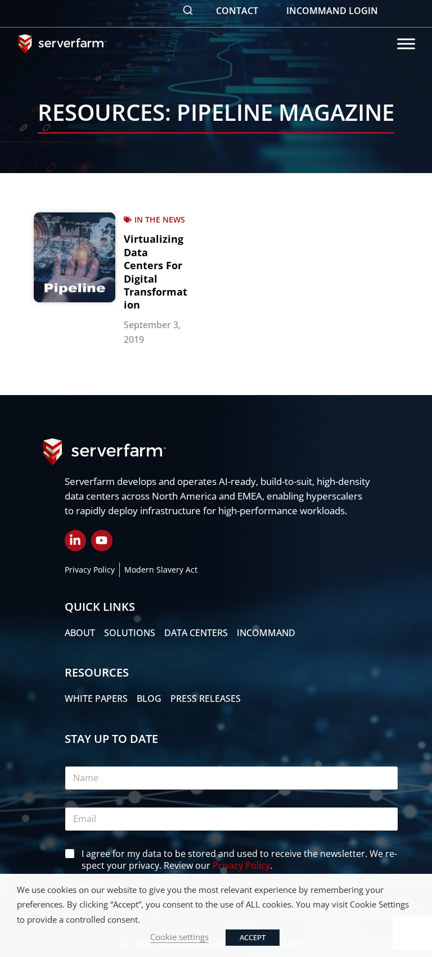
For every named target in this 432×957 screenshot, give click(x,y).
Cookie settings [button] (179, 936)
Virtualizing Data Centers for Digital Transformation (155, 271)
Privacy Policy (241, 865)
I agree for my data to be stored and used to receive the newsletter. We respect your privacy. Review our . (239, 860)
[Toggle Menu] (406, 43)
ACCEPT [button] (253, 937)
